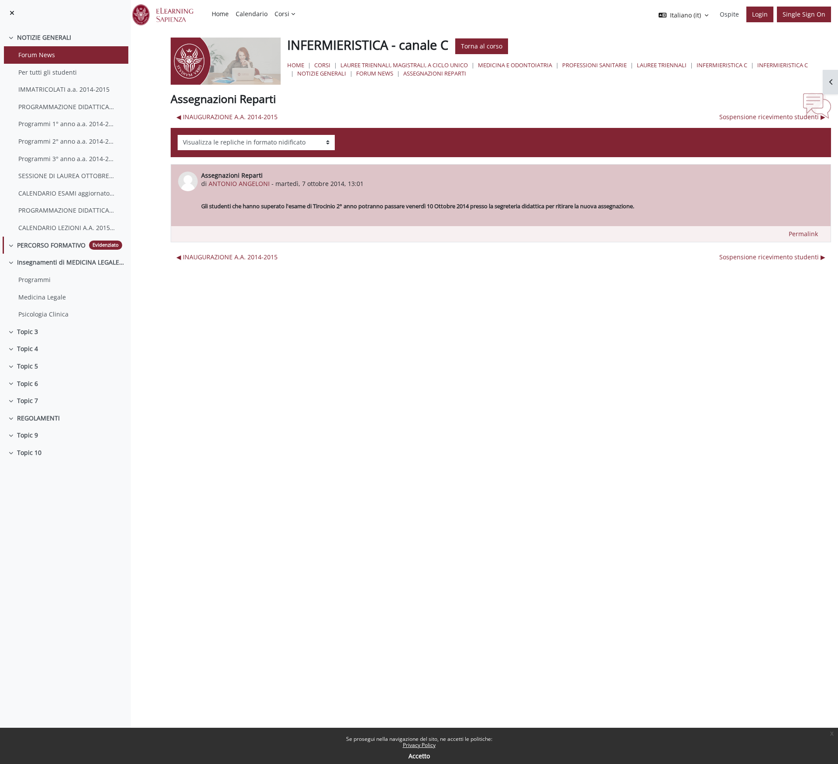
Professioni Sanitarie (594, 65)
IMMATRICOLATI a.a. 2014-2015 (64, 89)
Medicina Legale (42, 297)
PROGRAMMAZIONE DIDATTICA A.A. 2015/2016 (66, 210)
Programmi (34, 279)
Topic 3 (27, 331)
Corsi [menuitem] (282, 14)
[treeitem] (65, 132)
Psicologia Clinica (43, 314)
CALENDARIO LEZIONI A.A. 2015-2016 (66, 228)
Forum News (36, 55)
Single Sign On (804, 14)
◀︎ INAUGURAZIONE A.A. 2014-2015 (227, 117)
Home (295, 65)
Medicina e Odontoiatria (515, 65)
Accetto (419, 756)
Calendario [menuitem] (252, 14)
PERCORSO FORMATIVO (51, 245)
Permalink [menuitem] (803, 234)
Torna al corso (481, 46)
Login (760, 14)
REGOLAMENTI (38, 418)
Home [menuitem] (220, 14)
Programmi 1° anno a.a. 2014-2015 (66, 124)
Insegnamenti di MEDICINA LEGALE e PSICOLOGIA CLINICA (70, 262)
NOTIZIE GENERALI (44, 37)
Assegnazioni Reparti (434, 73)
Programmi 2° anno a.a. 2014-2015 (66, 141)
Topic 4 (27, 348)
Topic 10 (29, 452)
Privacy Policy (419, 745)
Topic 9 (27, 435)
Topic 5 (27, 366)
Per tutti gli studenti (47, 72)
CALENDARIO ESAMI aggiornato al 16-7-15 (66, 193)
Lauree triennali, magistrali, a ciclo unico (404, 65)
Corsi (322, 65)
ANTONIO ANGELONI (239, 183)
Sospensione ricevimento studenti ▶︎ (772, 117)
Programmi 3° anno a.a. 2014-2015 (66, 159)
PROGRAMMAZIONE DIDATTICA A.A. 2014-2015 (66, 107)
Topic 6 (27, 383)
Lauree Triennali (662, 65)
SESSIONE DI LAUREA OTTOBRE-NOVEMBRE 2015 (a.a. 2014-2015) (66, 176)
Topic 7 (27, 400)
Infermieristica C (722, 65)
